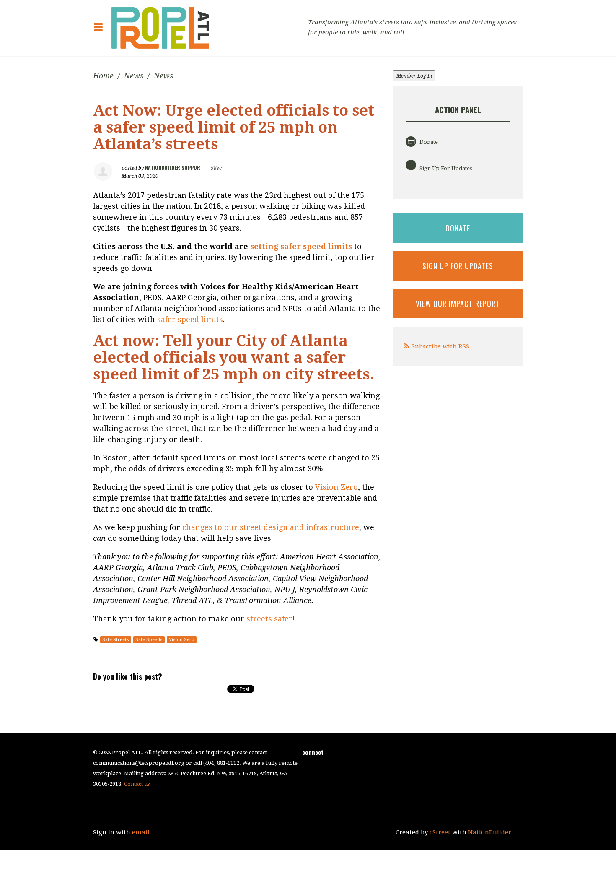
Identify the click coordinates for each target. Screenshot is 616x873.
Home (103, 75)
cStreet (440, 832)
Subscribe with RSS (440, 346)
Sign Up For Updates (445, 168)
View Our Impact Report (458, 303)
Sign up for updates (457, 265)
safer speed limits (190, 319)
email (141, 832)
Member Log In (414, 76)
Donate (428, 142)
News (133, 75)
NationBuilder (489, 832)
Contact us (137, 784)
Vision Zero (336, 487)
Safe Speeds (149, 639)
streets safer (269, 618)
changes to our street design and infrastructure (270, 527)
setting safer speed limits (301, 246)
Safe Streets (115, 639)
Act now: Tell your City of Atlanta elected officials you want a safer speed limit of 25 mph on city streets (231, 357)
